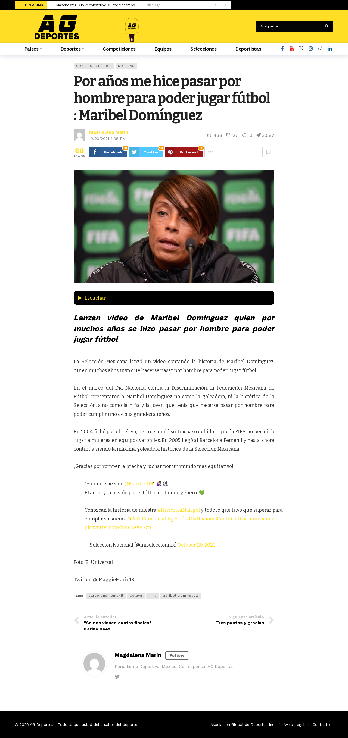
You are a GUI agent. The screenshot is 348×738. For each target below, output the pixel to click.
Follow (177, 655)
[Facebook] (282, 49)
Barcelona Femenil (105, 596)
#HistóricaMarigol (178, 510)
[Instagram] (310, 49)
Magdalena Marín (108, 132)
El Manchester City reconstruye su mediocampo (93, 5)
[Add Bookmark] (268, 152)
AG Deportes (41, 724)
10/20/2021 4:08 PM (107, 138)
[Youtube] (291, 49)
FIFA (152, 596)
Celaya (136, 596)
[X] (301, 49)
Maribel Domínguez (180, 596)
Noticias (126, 66)
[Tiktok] (320, 49)
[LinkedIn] (329, 49)
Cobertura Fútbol (94, 66)
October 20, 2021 (196, 545)
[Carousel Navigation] (220, 5)
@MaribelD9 (139, 484)
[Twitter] (117, 677)
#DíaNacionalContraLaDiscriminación (229, 519)
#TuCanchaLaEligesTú (158, 519)
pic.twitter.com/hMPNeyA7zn (118, 527)
